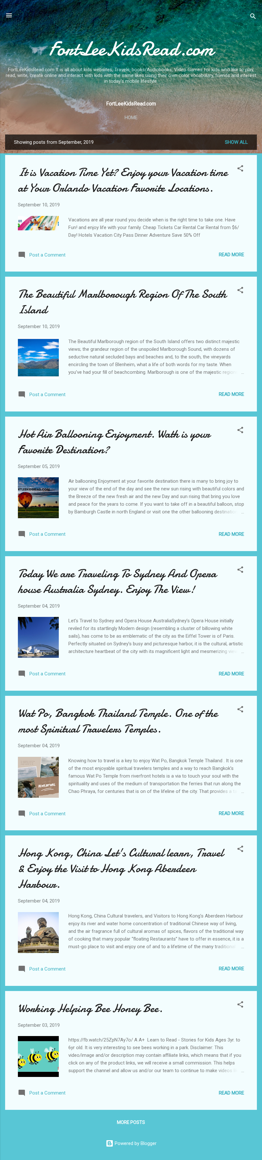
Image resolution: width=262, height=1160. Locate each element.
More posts (131, 1122)
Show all (236, 142)
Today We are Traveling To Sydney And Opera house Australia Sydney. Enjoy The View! (117, 581)
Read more (231, 254)
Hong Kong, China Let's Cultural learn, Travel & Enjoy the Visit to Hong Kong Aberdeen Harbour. (120, 868)
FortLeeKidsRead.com (131, 49)
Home (131, 117)
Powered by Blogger (135, 1143)
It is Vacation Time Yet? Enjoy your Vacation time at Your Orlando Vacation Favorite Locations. (122, 180)
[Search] (253, 17)
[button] (240, 169)
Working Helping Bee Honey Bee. (90, 1008)
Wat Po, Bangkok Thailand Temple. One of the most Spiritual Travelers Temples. (118, 721)
